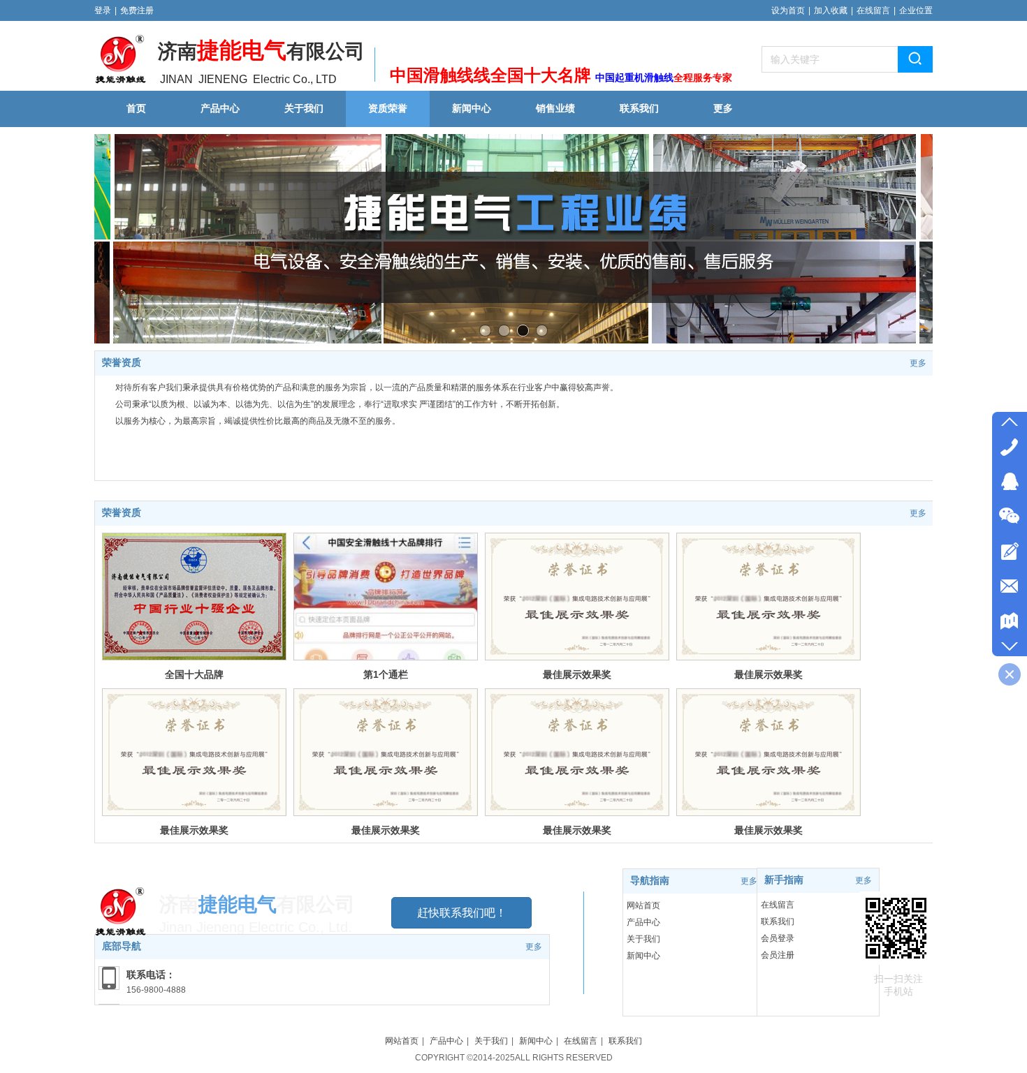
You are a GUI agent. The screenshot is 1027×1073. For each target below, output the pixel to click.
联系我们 (777, 921)
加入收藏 (830, 10)
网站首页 (643, 905)
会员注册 (777, 955)
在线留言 (873, 10)
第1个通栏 (385, 674)
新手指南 (783, 880)
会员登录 (777, 938)
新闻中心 (643, 956)
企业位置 (916, 10)
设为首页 (788, 10)
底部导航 (121, 946)
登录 (102, 10)
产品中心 (643, 922)
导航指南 (649, 880)
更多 (918, 363)
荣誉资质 (121, 362)
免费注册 (137, 10)
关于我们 (643, 939)
